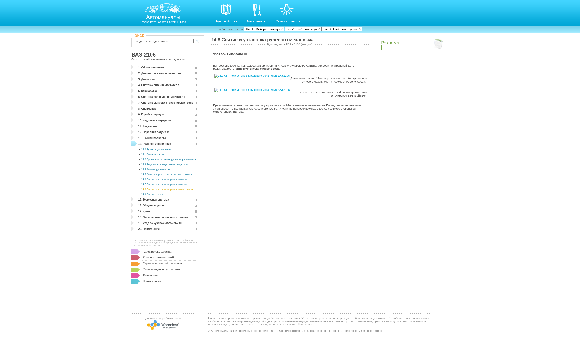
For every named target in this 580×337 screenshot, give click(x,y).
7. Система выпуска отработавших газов (165, 102)
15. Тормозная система (153, 199)
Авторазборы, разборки (157, 251)
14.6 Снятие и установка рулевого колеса (165, 179)
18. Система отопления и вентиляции (163, 217)
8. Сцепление (147, 108)
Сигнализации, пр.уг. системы (161, 269)
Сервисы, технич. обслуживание (162, 263)
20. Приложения (149, 229)
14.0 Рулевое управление (156, 149)
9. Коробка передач (151, 114)
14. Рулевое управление (154, 144)
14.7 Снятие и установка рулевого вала (164, 184)
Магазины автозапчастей (158, 257)
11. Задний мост (149, 126)
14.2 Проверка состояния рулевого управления (168, 159)
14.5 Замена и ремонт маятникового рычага (166, 174)
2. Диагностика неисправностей (159, 73)
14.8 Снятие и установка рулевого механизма (167, 189)
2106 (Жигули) (303, 44)
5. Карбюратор (147, 91)
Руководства (226, 21)
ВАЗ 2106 (143, 55)
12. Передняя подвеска (153, 132)
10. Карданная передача (154, 120)
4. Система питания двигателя (158, 85)
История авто (288, 21)
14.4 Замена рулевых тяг (155, 169)
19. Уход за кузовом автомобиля (160, 223)
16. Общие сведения (151, 205)
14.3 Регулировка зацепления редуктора (164, 164)
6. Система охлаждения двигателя (161, 96)
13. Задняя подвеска (152, 138)
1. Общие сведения (151, 67)
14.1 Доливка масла (152, 154)
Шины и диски (152, 281)
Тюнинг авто (150, 275)
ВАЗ (288, 44)
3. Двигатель (146, 79)
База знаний (256, 21)
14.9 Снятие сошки (152, 194)
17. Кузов (144, 211)
